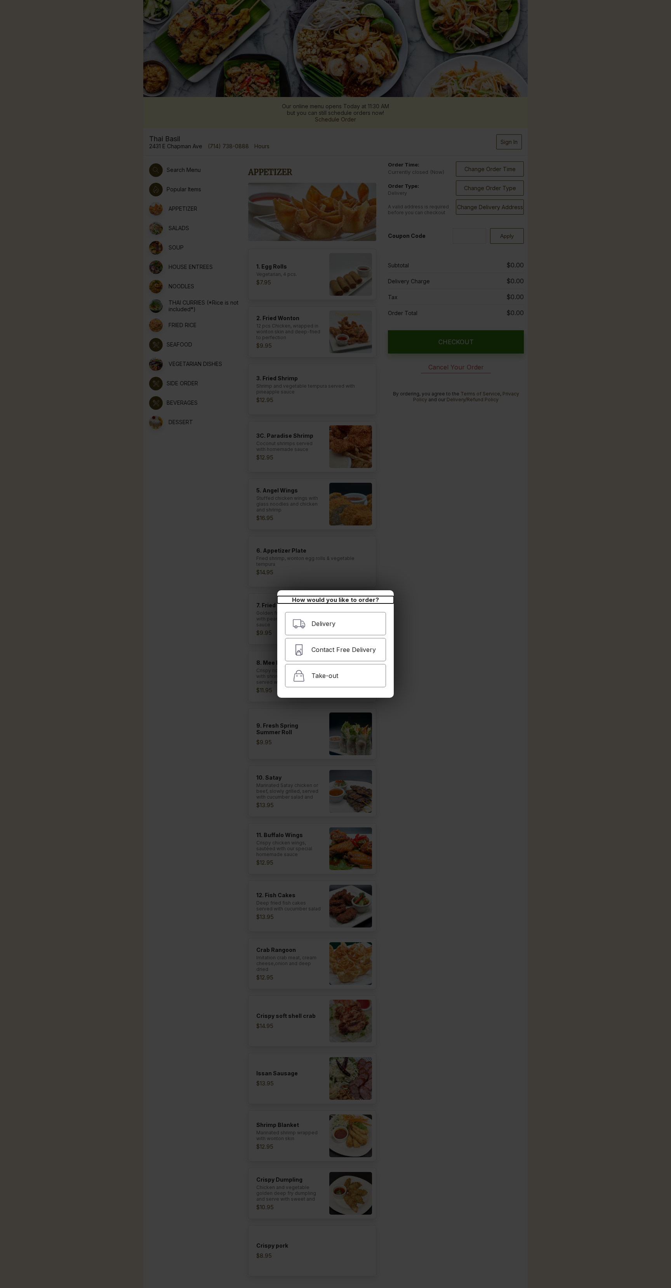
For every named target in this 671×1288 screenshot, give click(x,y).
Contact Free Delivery (343, 650)
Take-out (324, 676)
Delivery (323, 624)
